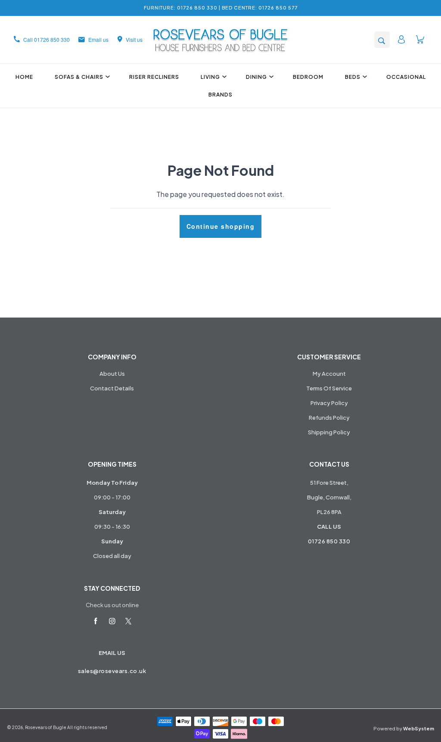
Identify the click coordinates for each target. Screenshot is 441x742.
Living (210, 77)
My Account (329, 373)
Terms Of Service (329, 388)
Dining (256, 77)
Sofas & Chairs (79, 77)
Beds (352, 77)
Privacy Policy (329, 402)
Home (24, 77)
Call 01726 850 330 (46, 39)
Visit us (134, 39)
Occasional (406, 77)
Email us (98, 39)
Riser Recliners (154, 77)
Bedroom (308, 77)
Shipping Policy (329, 432)
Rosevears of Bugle (45, 727)
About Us (112, 373)
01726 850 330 (329, 541)
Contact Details (112, 388)
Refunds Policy (329, 417)
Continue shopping (220, 226)
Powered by (403, 728)
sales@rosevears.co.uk (112, 670)
